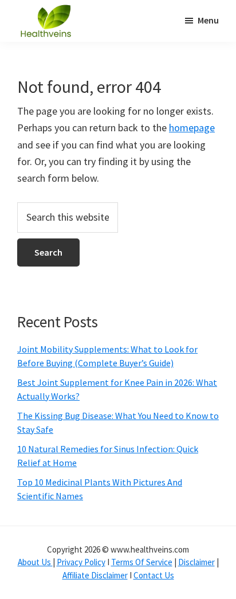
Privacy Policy (81, 562)
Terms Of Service (141, 562)
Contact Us (153, 575)
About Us (35, 562)
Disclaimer (196, 562)
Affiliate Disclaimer (95, 575)
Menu (208, 20)
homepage (192, 127)
